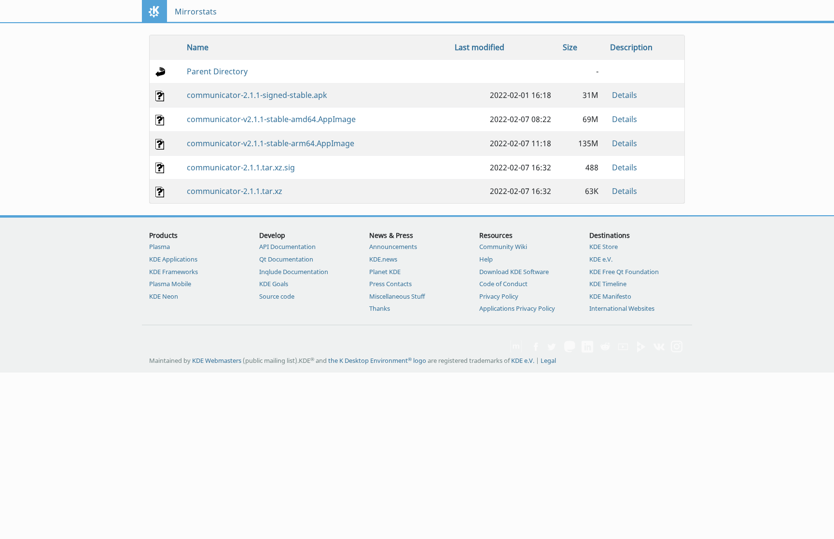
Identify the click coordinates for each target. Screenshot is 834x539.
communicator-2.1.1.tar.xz (234, 191)
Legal (548, 360)
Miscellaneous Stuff (397, 296)
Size (570, 47)
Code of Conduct (503, 283)
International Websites (621, 308)
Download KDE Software (514, 271)
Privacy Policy (498, 296)
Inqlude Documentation (293, 271)
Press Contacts (390, 283)
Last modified (479, 47)
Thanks (379, 308)
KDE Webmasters (216, 360)
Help (486, 259)
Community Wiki (503, 246)
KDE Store (603, 246)
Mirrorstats (196, 11)
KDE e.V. (600, 259)
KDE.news (383, 259)
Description (631, 47)
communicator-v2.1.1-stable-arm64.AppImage (270, 143)
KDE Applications (173, 259)
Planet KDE (385, 271)
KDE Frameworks (173, 271)
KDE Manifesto (610, 296)
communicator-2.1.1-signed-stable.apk (257, 95)
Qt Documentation (286, 259)
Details (624, 95)
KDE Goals (273, 283)
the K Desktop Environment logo (377, 360)
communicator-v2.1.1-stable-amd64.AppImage (271, 119)
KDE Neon (163, 296)
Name (197, 47)
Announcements (393, 246)
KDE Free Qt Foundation (624, 271)
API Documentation (287, 246)
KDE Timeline (607, 283)
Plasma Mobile (170, 283)
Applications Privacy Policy (517, 308)
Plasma (159, 246)
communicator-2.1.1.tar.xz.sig (241, 167)
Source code (276, 296)
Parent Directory (217, 71)
